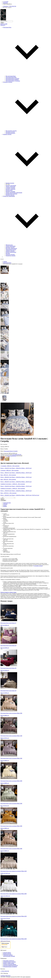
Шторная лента (9, 244)
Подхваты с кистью (10, 132)
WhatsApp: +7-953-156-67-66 (9, 6)
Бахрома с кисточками (11, 185)
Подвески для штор (10, 254)
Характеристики (7, 502)
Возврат (5, 506)
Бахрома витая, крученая (11, 193)
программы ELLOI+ (16, 454)
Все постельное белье (11, 76)
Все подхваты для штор (11, 130)
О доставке (5, 1)
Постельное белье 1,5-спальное (13, 80)
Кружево (8, 253)
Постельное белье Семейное (12, 79)
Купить (2, 499)
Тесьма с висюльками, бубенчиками (14, 192)
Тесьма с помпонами (10, 186)
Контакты (5, 2)
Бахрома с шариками (10, 189)
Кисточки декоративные (11, 248)
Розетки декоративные (11, 252)
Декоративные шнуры (11, 249)
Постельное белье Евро (11, 77)
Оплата (5, 505)
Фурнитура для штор (10, 255)
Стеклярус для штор (10, 187)
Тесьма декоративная (10, 246)
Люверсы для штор (10, 250)
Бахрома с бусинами (10, 191)
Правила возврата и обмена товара (8, 592)
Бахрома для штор (10, 183)
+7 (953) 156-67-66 (5, 971)
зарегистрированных (11, 455)
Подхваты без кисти (10, 133)
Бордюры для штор (10, 247)
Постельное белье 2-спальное (12, 78)
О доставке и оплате (38, 565)
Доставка (5, 503)
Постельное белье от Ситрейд (11, 451)
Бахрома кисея (9, 190)
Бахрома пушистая (10, 195)
